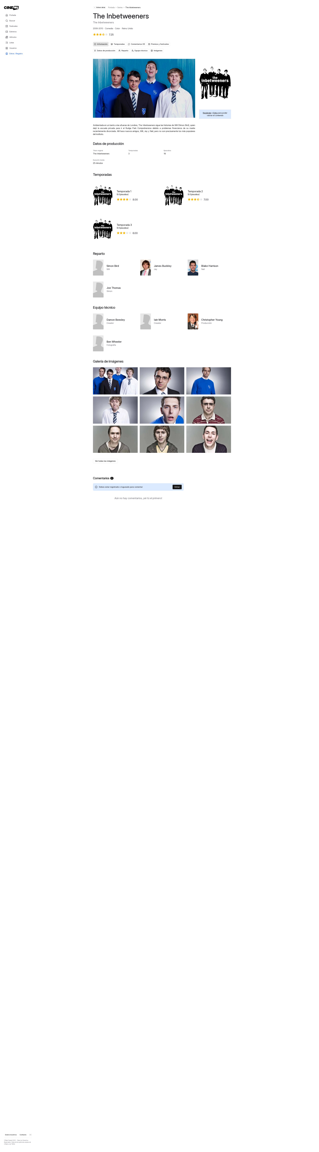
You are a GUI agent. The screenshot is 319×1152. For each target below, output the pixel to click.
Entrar (177, 487)
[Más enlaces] (30, 1134)
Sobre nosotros (11, 1135)
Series (120, 7)
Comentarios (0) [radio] (138, 44)
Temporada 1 (124, 191)
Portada (111, 7)
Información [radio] (102, 44)
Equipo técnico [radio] (141, 50)
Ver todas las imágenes (105, 461)
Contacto (23, 1135)
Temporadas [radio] (119, 44)
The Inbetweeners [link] (133, 7)
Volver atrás (100, 7)
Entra (215, 113)
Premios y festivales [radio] (160, 44)
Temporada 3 (124, 224)
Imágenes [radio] (158, 50)
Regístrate (207, 113)
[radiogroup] (162, 44)
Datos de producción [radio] (106, 50)
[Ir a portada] (11, 8)
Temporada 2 (195, 191)
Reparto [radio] (124, 50)
